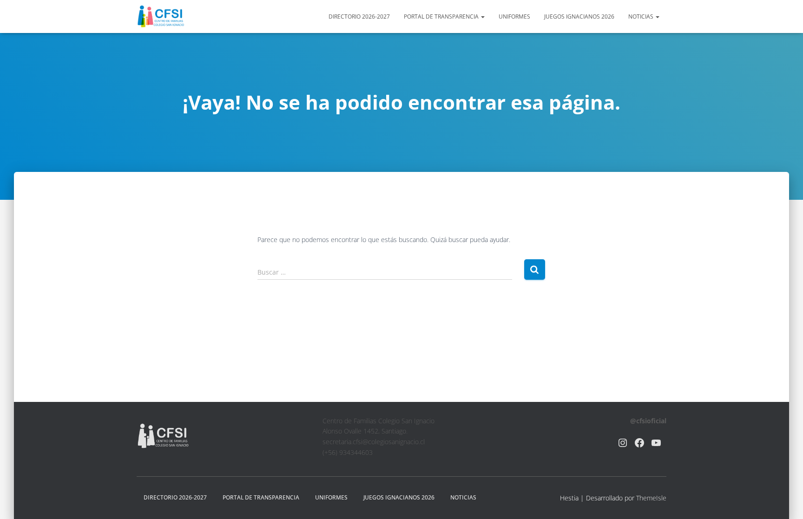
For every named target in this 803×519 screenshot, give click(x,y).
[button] (482, 16)
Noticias (641, 16)
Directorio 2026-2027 (359, 16)
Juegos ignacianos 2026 (579, 16)
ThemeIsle (651, 497)
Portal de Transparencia (442, 16)
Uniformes (514, 16)
